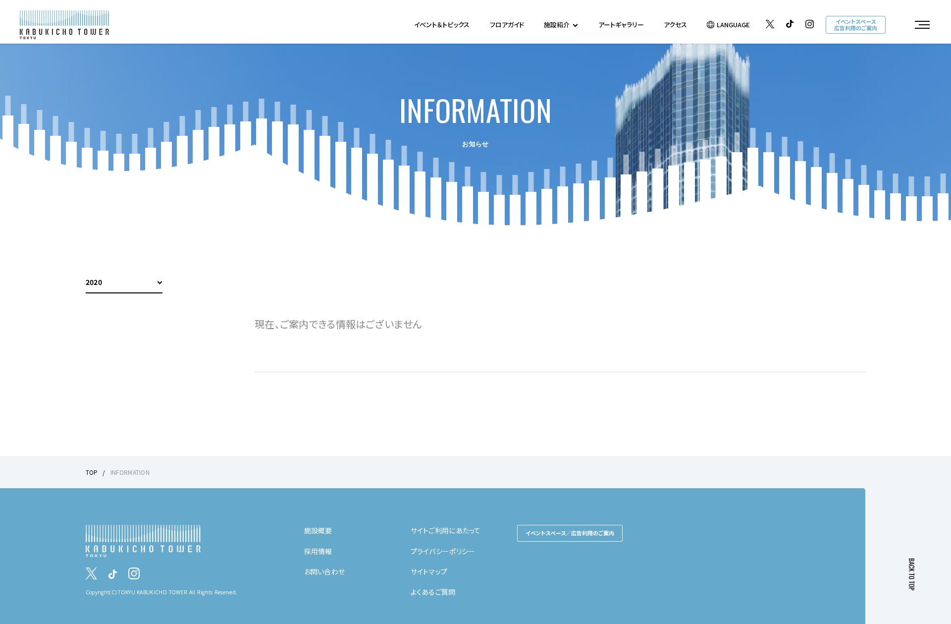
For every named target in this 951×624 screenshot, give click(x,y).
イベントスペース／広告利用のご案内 (570, 533)
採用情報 (318, 551)
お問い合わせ (324, 571)
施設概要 (318, 530)
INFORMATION (130, 472)
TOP (92, 472)
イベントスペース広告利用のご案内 (855, 24)
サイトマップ (429, 571)
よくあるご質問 (433, 592)
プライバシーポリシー (443, 551)
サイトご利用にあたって (446, 530)
